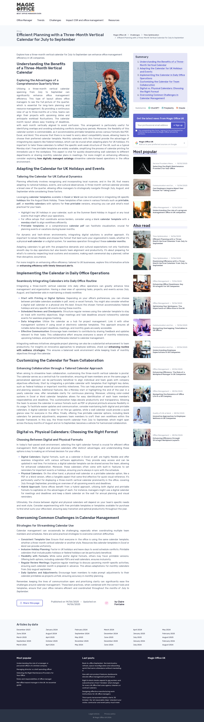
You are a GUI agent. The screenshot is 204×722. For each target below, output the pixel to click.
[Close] (152, 354)
